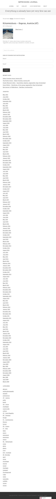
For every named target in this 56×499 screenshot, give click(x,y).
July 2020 (5, 125)
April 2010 (5, 351)
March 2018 (6, 180)
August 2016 (6, 213)
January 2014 (6, 265)
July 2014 (5, 252)
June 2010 (5, 349)
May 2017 (5, 195)
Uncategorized (7, 472)
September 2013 (7, 274)
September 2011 (7, 318)
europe (13, 42)
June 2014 (5, 254)
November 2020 (7, 119)
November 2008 (7, 373)
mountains (22, 41)
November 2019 (7, 138)
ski (30, 42)
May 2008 (5, 377)
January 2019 (6, 158)
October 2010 (6, 340)
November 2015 (7, 232)
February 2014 (6, 263)
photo (29, 41)
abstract (5, 389)
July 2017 (5, 193)
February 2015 (6, 243)
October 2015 (6, 235)
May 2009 (5, 366)
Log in (45, 495)
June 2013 (5, 281)
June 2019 (5, 147)
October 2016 (6, 208)
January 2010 (6, 357)
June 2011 (5, 324)
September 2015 (7, 237)
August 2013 (6, 276)
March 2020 (6, 134)
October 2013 (6, 272)
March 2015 (6, 241)
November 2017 (7, 186)
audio (4, 400)
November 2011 (7, 314)
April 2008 (5, 379)
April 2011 (5, 329)
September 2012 (7, 296)
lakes (4, 430)
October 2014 (6, 248)
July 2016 (5, 215)
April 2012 (5, 303)
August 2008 (6, 375)
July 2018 (5, 171)
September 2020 (7, 121)
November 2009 (7, 360)
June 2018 (5, 173)
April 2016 (5, 221)
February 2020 (6, 136)
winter (5, 483)
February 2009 (6, 368)
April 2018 (5, 178)
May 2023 (5, 94)
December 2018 (7, 160)
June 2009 (5, 364)
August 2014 (6, 250)
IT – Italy (5, 428)
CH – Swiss (6, 404)
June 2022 (5, 97)
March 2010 (6, 353)
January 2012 (6, 309)
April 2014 (5, 259)
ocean (4, 444)
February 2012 (6, 307)
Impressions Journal (28, 2)
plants (4, 448)
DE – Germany (6, 415)
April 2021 (5, 108)
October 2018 (6, 165)
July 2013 (5, 278)
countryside (6, 409)
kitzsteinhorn (21, 42)
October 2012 (6, 294)
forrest (4, 424)
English (44, 497)
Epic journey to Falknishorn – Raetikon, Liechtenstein (17, 87)
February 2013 (6, 287)
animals (5, 393)
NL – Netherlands (7, 441)
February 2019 (6, 156)
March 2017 (6, 200)
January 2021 (6, 114)
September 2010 (7, 342)
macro (4, 433)
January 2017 (6, 204)
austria (10, 42)
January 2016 (6, 228)
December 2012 (7, 289)
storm (4, 459)
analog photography (8, 391)
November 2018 (7, 162)
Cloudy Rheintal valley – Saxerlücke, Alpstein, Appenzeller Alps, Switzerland (24, 83)
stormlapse (6, 461)
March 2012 (6, 305)
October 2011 (6, 316)
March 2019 (6, 154)
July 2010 (5, 346)
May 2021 (5, 105)
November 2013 (7, 270)
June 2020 (5, 127)
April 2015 (5, 239)
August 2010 (6, 344)
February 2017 (6, 202)
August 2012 (6, 298)
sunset (4, 466)
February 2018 (6, 182)
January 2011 (6, 333)
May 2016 (5, 219)
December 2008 (7, 370)
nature (26, 41)
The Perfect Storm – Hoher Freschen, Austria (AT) (16, 80)
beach (4, 402)
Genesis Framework (32, 495)
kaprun (16, 42)
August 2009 (6, 362)
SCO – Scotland (7, 452)
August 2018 (6, 169)
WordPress (40, 495)
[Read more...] (19, 29)
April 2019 (5, 151)
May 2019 (5, 149)
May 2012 (5, 300)
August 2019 (6, 145)
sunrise (5, 463)
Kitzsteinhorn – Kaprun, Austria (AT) (20, 23)
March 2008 (6, 381)
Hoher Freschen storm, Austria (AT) (12, 78)
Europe (18, 41)
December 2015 (7, 230)
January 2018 (6, 184)
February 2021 (6, 112)
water (4, 477)
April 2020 (5, 132)
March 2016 (6, 224)
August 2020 (6, 123)
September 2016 (7, 211)
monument (6, 435)
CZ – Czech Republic (8, 413)
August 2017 (6, 191)
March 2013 (6, 285)
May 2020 (5, 129)
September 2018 (7, 167)
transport (5, 470)
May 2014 (5, 257)
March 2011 (6, 331)
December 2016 (7, 206)
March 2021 (6, 110)
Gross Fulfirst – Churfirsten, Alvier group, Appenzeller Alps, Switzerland (22, 85)
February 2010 (6, 355)
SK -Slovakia (6, 455)
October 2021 (6, 99)
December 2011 (7, 311)
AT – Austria (6, 398)
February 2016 (6, 226)
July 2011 (5, 322)
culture (14, 41)
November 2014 (7, 246)
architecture (6, 395)
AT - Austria (10, 41)
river (4, 450)
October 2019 (6, 140)
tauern (32, 42)
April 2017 (5, 197)
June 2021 (5, 103)
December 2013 (7, 267)
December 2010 (7, 335)
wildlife (5, 481)
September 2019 (7, 143)
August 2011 (6, 320)
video (4, 474)
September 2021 (7, 101)
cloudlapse (6, 406)
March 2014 (6, 261)
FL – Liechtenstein (8, 420)
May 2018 (5, 175)
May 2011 (5, 327)
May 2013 (5, 283)
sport (4, 457)
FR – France (6, 426)
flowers (5, 422)
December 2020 (7, 116)
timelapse (5, 468)
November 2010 (7, 338)
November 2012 (7, 292)
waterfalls (5, 479)
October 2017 (6, 189)
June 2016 (5, 217)
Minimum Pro (22, 495)
